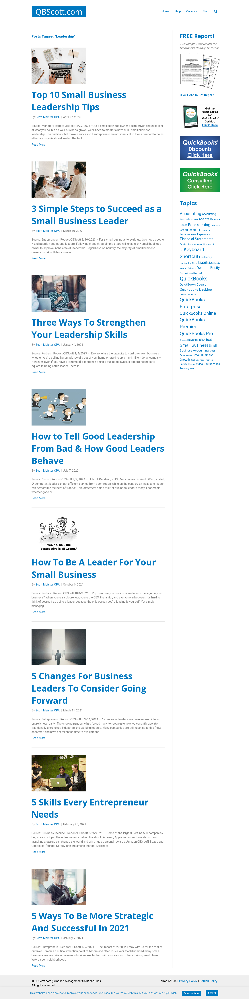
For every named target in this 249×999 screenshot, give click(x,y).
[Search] (214, 11)
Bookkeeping (199, 225)
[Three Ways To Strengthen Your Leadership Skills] (59, 293)
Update (183, 364)
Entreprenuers (188, 234)
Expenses (203, 234)
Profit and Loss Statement (191, 273)
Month (217, 263)
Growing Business (188, 244)
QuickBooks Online (198, 313)
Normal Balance (188, 268)
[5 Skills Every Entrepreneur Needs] (59, 773)
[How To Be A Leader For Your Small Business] (59, 533)
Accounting (190, 213)
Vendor (191, 364)
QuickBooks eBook (188, 294)
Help (178, 11)
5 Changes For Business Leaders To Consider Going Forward (89, 688)
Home (165, 11)
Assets (204, 219)
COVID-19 (215, 225)
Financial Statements (196, 239)
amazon (194, 219)
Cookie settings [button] (191, 993)
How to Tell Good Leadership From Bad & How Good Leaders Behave (98, 448)
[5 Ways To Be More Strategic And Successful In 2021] (59, 886)
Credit (184, 230)
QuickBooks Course (193, 284)
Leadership (205, 257)
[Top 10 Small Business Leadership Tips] (59, 65)
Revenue (192, 340)
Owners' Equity (208, 268)
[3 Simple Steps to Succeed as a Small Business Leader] (59, 179)
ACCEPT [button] (212, 993)
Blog (205, 11)
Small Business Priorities (202, 360)
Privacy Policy (188, 981)
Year (192, 368)
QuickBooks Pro (196, 333)
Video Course (204, 364)
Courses (191, 11)
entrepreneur (203, 230)
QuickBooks (194, 279)
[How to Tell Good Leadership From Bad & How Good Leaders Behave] (59, 407)
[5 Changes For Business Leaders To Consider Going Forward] (59, 647)
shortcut (205, 339)
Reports (183, 340)
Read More (39, 144)
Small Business (194, 345)
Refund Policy (208, 981)
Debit (192, 230)
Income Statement (204, 244)
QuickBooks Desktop (196, 289)
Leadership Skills (188, 263)
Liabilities (206, 262)
